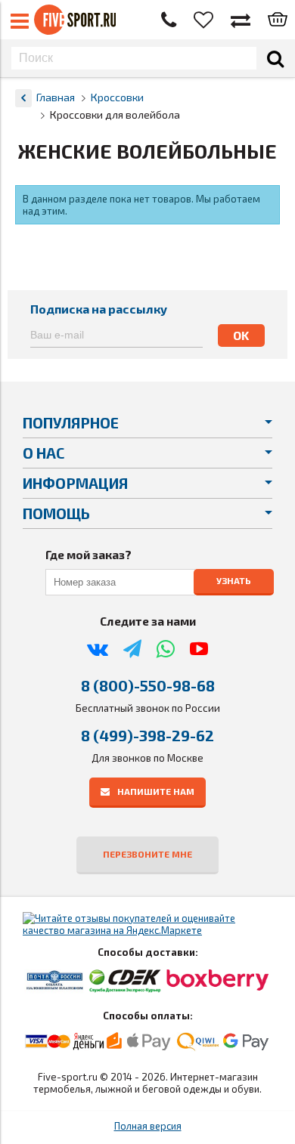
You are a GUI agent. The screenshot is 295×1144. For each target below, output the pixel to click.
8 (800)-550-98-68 (148, 685)
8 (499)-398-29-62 (147, 735)
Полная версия (148, 1126)
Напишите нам (155, 791)
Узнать (233, 580)
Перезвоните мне (147, 854)
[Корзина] (277, 20)
